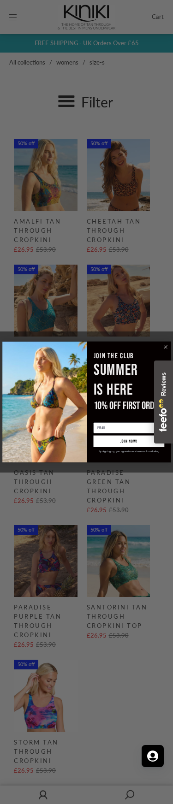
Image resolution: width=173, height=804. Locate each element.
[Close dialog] (165, 347)
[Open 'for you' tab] (153, 756)
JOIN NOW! (128, 441)
